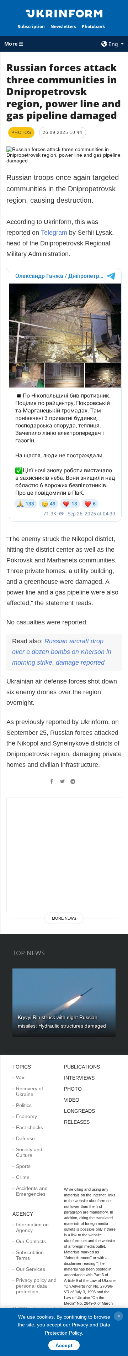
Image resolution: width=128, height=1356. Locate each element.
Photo (73, 1089)
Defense (25, 1138)
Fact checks (29, 1127)
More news (64, 918)
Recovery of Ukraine (29, 1091)
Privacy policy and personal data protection (36, 1285)
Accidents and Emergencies (32, 1191)
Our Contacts (31, 1241)
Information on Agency (32, 1227)
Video (71, 1100)
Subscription (31, 27)
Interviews (79, 1078)
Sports (23, 1166)
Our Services (30, 1269)
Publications (82, 1067)
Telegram (54, 232)
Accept (64, 1345)
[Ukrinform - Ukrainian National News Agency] (64, 13)
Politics (24, 1105)
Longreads (79, 1111)
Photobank (93, 27)
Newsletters (63, 27)
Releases (77, 1122)
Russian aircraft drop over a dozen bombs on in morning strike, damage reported (61, 652)
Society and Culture (29, 1152)
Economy (26, 1116)
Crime (23, 1177)
